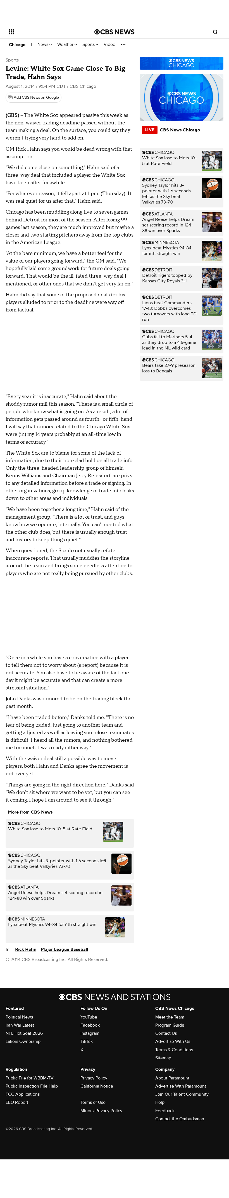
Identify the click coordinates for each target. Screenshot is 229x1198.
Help (159, 1102)
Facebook (90, 1025)
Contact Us (166, 1033)
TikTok (86, 1041)
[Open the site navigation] (44, 31)
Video (109, 44)
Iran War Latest (20, 1025)
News (43, 44)
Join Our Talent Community (182, 1094)
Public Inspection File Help (32, 1086)
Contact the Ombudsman (179, 1119)
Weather (66, 44)
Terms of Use (93, 1102)
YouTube (88, 1017)
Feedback (165, 1111)
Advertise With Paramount (180, 1086)
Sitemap (163, 1058)
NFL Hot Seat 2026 (24, 1033)
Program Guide (169, 1025)
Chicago (17, 45)
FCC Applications (23, 1094)
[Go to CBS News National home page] (114, 32)
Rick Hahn (25, 949)
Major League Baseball (64, 949)
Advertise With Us (172, 1041)
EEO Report (17, 1102)
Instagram (89, 1033)
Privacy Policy (93, 1078)
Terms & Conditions (174, 1050)
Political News (19, 1017)
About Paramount (172, 1078)
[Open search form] (215, 32)
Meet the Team (169, 1017)
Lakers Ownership (23, 1041)
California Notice (96, 1086)
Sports (89, 44)
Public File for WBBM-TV (30, 1078)
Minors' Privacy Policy (101, 1111)
